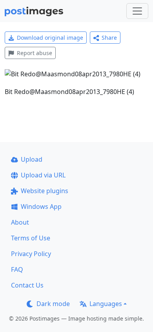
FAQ (17, 269)
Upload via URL (43, 175)
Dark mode (53, 303)
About (20, 222)
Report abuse (34, 53)
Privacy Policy (31, 253)
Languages (105, 303)
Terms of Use (30, 238)
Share (109, 37)
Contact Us (27, 285)
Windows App (41, 206)
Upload (31, 159)
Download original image (50, 37)
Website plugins (44, 190)
